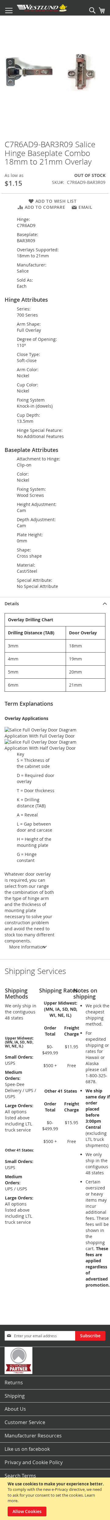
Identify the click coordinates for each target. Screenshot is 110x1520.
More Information (27, 947)
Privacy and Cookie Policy (34, 1462)
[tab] (55, 603)
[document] (56, 1498)
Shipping (15, 1396)
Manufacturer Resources (33, 1435)
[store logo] (42, 8)
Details (12, 603)
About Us (15, 1409)
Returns (14, 1382)
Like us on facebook (27, 1449)
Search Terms (20, 1475)
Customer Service (25, 1422)
